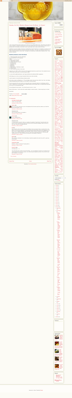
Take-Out (58, 161)
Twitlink (58, 164)
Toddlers (56, 163)
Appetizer (61, 66)
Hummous (58, 110)
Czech (62, 98)
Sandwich (56, 149)
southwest (56, 158)
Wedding (61, 169)
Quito (59, 141)
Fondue (56, 105)
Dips (55, 101)
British (55, 84)
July (58, 303)
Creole (57, 97)
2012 (57, 203)
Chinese (58, 90)
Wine (56, 172)
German (62, 108)
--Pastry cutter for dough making (58, 40)
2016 (57, 197)
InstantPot (56, 112)
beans (55, 78)
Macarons (61, 120)
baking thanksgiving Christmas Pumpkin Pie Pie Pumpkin (59, 75)
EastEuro (56, 102)
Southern (61, 157)
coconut (59, 92)
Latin (58, 117)
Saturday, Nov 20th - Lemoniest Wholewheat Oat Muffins (58, 243)
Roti (59, 147)
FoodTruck (56, 106)
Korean (56, 116)
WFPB (62, 170)
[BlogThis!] (23, 94)
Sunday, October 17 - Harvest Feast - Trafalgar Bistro (58, 291)
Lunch (58, 120)
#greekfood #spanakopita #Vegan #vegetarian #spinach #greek (59, 61)
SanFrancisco (57, 150)
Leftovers (56, 118)
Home (30, 161)
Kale (57, 115)
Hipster (56, 110)
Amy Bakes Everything (16, 100)
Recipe (21, 95)
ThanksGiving (61, 162)
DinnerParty (61, 100)
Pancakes (59, 130)
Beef (57, 78)
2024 (57, 188)
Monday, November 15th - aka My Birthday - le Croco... (58, 216)
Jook (62, 114)
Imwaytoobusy (14, 142)
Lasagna (56, 117)
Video (55, 168)
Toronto (61, 163)
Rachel (13, 136)
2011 (57, 205)
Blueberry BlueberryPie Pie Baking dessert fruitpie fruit (59, 80)
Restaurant (57, 144)
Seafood (56, 152)
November (59, 210)
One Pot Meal (60, 129)
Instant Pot (61, 111)
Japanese (56, 114)
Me (12, 127)
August (58, 301)
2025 (57, 186)
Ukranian (61, 165)
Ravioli (62, 141)
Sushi (56, 160)
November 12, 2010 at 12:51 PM (17, 140)
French (59, 107)
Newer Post (11, 161)
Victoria (62, 167)
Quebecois (58, 140)
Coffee (62, 92)
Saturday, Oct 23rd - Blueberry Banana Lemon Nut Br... (58, 271)
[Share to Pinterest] (26, 94)
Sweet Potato (60, 160)
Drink (60, 101)
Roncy (58, 147)
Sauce (62, 150)
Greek (56, 109)
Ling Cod (61, 118)
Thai (55, 162)
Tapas (62, 161)
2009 (57, 316)
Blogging (58, 79)
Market (62, 121)
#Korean (56, 63)
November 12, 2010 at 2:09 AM (17, 113)
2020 (57, 191)
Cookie (59, 94)
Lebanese (61, 117)
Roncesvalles (61, 146)
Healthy (59, 109)
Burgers (61, 86)
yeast (60, 172)
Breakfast (56, 82)
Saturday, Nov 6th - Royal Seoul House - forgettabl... (58, 262)
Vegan (62, 166)
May (58, 306)
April (58, 308)
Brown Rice (60, 84)
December (59, 208)
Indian (62, 110)
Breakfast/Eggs (58, 83)
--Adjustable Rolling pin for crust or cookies (58, 42)
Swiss (55, 161)
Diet (58, 99)
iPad (59, 112)
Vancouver (57, 166)
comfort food (60, 93)
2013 (57, 202)
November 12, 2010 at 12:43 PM (17, 134)
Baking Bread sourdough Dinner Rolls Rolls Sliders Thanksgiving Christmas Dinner (59, 72)
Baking (13, 95)
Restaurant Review (59, 145)
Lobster (56, 119)
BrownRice (56, 85)
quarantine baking (57, 139)
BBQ (62, 77)
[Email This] (22, 94)
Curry (58, 98)
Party (62, 130)
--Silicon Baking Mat (58, 34)
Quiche (61, 140)
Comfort (56, 93)
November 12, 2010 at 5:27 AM (17, 118)
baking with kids (57, 77)
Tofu (58, 163)
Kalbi (55, 115)
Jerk (59, 114)
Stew (58, 159)
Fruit (62, 107)
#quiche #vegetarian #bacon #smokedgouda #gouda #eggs (59, 64)
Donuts (58, 101)
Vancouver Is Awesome (58, 375)
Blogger (56, 79)
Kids (59, 115)
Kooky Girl (14, 147)
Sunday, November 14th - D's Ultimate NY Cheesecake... (58, 234)
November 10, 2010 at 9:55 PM (17, 103)
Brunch (61, 85)
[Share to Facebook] (25, 94)
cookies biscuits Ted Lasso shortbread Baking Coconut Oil (59, 96)
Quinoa (56, 141)
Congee (56, 94)
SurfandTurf (61, 159)
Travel (56, 164)
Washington (56, 169)
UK (59, 165)
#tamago (60, 65)
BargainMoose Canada (59, 380)
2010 (57, 206)
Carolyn (13, 105)
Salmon (56, 148)
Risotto (56, 146)
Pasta (56, 132)
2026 (57, 185)
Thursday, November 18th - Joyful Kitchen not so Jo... (58, 253)
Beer (59, 78)
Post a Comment (13, 156)
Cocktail (56, 92)
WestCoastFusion (57, 170)
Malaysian (56, 121)
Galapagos (57, 108)
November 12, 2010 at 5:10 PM (17, 145)
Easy (58, 102)
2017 (57, 196)
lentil (59, 118)
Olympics (56, 129)
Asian (62, 67)
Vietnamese (61, 168)
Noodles (61, 126)
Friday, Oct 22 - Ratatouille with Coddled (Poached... (58, 281)
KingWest (61, 115)
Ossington (56, 130)
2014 (57, 200)
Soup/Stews (57, 156)
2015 (57, 199)
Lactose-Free (60, 116)
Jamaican (61, 113)
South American (57, 157)
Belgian (61, 78)
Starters (56, 159)
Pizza (62, 134)
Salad (62, 147)
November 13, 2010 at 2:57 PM (17, 154)
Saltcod (61, 148)
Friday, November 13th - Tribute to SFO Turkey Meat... (58, 225)
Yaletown (58, 172)
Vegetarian (57, 167)
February (58, 311)
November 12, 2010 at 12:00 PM (17, 125)
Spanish (61, 158)
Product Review (58, 137)
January (58, 313)
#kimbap (61, 62)
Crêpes (59, 97)
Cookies (61, 94)
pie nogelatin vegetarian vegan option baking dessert (59, 133)
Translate (58, 180)
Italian (57, 113)
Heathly (62, 109)
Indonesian (56, 111)
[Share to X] (24, 94)
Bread (15, 95)
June (58, 305)
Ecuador (61, 102)
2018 (57, 194)
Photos (18, 95)
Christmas (56, 91)
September (59, 298)
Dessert (56, 99)
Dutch (62, 101)
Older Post (49, 161)
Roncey (56, 147)
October (58, 296)
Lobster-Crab (59, 119)
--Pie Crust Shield (58, 32)
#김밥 (58, 66)
